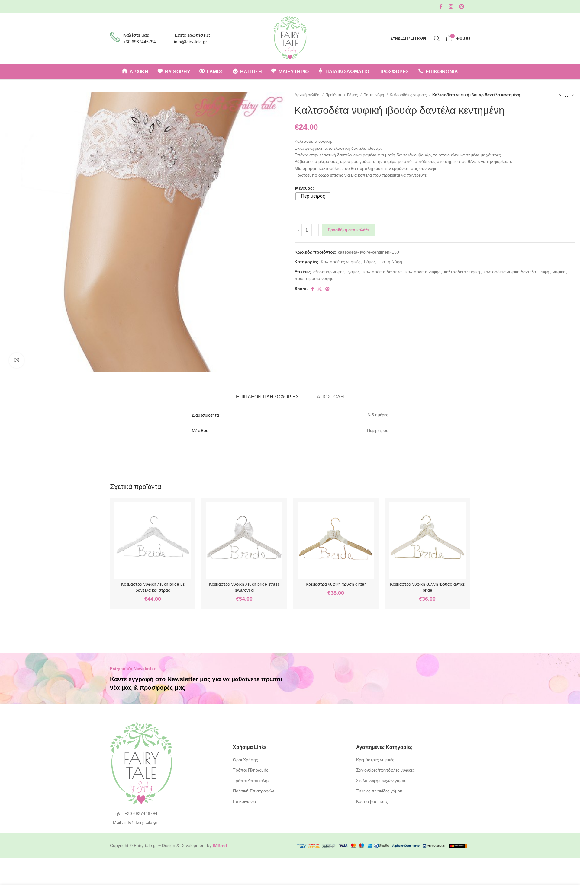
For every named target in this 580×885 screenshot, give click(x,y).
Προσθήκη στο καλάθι (348, 230)
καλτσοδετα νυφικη (462, 271)
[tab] (267, 394)
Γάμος (353, 95)
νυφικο (559, 271)
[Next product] (572, 95)
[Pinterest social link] (461, 6)
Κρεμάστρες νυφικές (375, 759)
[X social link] (320, 289)
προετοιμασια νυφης (314, 278)
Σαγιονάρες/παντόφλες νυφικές (385, 770)
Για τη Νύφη (374, 95)
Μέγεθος (303, 188)
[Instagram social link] (451, 6)
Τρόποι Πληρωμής (250, 770)
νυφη (544, 271)
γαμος (354, 271)
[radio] (313, 196)
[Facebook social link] (441, 6)
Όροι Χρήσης (245, 759)
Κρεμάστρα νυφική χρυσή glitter (336, 584)
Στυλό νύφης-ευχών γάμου (381, 780)
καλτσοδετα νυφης (422, 271)
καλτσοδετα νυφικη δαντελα (510, 271)
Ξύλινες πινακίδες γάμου (379, 790)
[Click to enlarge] (16, 360)
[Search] (437, 38)
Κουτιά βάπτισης (372, 801)
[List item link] (167, 813)
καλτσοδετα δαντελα (382, 271)
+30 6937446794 (139, 41)
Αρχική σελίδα (308, 95)
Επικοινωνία (244, 801)
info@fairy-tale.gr (190, 41)
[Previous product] (560, 95)
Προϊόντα (334, 95)
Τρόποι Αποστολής (251, 780)
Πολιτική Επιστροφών (253, 790)
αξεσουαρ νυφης (329, 271)
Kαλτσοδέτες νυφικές (409, 95)
